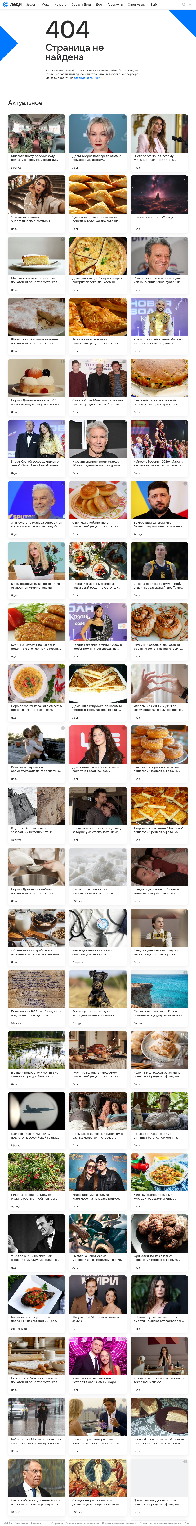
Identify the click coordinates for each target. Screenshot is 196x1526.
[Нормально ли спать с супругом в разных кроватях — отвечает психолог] (98, 1120)
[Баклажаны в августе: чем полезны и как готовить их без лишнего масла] (36, 1304)
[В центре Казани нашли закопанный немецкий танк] (36, 815)
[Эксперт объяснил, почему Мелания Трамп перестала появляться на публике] (159, 143)
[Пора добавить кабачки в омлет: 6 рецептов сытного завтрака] (36, 693)
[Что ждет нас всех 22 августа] (159, 204)
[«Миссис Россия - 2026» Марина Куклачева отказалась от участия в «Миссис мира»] (159, 448)
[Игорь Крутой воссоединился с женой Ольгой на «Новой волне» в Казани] (36, 448)
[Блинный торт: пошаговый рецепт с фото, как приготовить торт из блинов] (159, 1426)
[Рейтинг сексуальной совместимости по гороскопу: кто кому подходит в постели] (36, 754)
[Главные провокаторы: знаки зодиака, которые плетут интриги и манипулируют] (98, 1426)
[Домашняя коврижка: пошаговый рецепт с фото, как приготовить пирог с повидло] (98, 693)
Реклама (36, 1523)
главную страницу (86, 78)
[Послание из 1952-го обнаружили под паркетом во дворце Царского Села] (36, 998)
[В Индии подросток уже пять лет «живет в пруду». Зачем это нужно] (36, 1059)
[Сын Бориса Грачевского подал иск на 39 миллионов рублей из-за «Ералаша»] (159, 265)
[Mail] (5, 4)
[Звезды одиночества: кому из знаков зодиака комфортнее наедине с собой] (159, 937)
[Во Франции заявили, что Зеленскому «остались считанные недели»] (159, 509)
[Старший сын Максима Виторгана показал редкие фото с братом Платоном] (98, 387)
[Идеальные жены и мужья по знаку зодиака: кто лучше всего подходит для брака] (159, 693)
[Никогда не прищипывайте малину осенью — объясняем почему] (36, 1182)
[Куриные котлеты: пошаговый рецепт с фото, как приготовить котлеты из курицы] (36, 632)
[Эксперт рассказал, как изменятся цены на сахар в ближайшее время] (98, 876)
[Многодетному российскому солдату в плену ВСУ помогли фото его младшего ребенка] (36, 143)
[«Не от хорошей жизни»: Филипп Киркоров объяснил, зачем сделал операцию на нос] (159, 326)
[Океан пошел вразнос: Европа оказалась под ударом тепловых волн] (159, 998)
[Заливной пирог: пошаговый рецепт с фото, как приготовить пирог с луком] (159, 387)
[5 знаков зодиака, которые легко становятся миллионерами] (36, 570)
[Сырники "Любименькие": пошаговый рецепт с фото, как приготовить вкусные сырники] (98, 509)
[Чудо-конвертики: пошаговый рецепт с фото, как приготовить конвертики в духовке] (98, 204)
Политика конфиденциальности (119, 1523)
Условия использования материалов (160, 1523)
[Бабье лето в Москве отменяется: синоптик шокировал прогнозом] (36, 1426)
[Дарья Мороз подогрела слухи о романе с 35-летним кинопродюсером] (98, 143)
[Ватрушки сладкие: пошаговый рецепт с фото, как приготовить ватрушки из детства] (159, 632)
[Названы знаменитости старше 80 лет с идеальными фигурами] (98, 448)
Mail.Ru (8, 1523)
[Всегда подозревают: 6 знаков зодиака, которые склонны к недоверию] (159, 876)
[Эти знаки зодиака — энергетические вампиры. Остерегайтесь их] (36, 204)
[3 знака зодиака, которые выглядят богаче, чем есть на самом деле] (159, 1120)
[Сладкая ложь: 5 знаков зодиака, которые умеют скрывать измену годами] (98, 815)
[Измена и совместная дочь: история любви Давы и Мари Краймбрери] (98, 1365)
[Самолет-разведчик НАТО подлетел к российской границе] (36, 1120)
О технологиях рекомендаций (82, 1523)
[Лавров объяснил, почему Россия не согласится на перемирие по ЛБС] (36, 1487)
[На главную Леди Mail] (15, 4)
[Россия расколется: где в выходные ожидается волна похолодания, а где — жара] (98, 998)
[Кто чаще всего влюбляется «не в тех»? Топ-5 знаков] (159, 1365)
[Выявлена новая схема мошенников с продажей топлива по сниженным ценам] (98, 1243)
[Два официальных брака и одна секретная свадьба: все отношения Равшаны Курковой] (98, 754)
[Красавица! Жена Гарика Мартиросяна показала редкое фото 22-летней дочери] (98, 1182)
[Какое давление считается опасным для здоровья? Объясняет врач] (98, 937)
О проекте (57, 1523)
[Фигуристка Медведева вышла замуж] (98, 1304)
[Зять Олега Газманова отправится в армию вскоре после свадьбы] (36, 509)
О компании (21, 1523)
